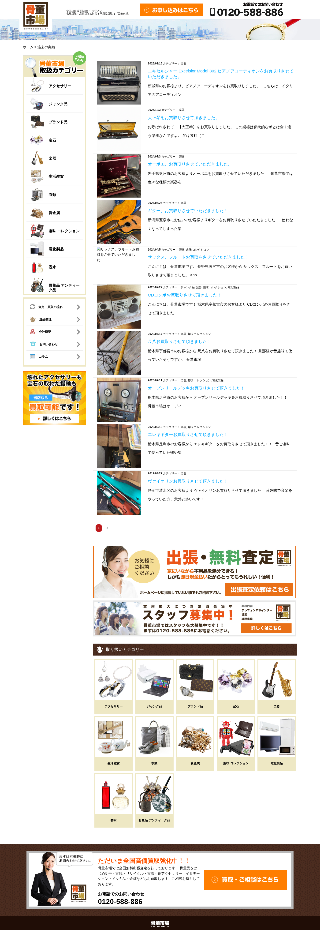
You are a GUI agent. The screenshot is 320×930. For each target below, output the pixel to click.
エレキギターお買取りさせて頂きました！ (188, 434)
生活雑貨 (56, 176)
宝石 (52, 140)
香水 (52, 267)
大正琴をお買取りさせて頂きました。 (184, 117)
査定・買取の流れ (50, 307)
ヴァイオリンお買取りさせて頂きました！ (188, 481)
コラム (43, 356)
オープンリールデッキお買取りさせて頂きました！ (196, 388)
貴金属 (54, 213)
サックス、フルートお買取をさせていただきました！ (198, 257)
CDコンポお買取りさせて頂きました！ (184, 295)
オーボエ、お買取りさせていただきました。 (190, 164)
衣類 (52, 195)
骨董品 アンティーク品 (154, 820)
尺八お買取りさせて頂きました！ (179, 341)
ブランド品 (58, 122)
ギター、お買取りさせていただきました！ (188, 210)
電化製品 (56, 249)
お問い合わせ (49, 344)
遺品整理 (45, 319)
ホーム (28, 47)
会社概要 (45, 332)
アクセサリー (60, 86)
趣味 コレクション (64, 231)
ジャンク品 (58, 104)
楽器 (52, 158)
